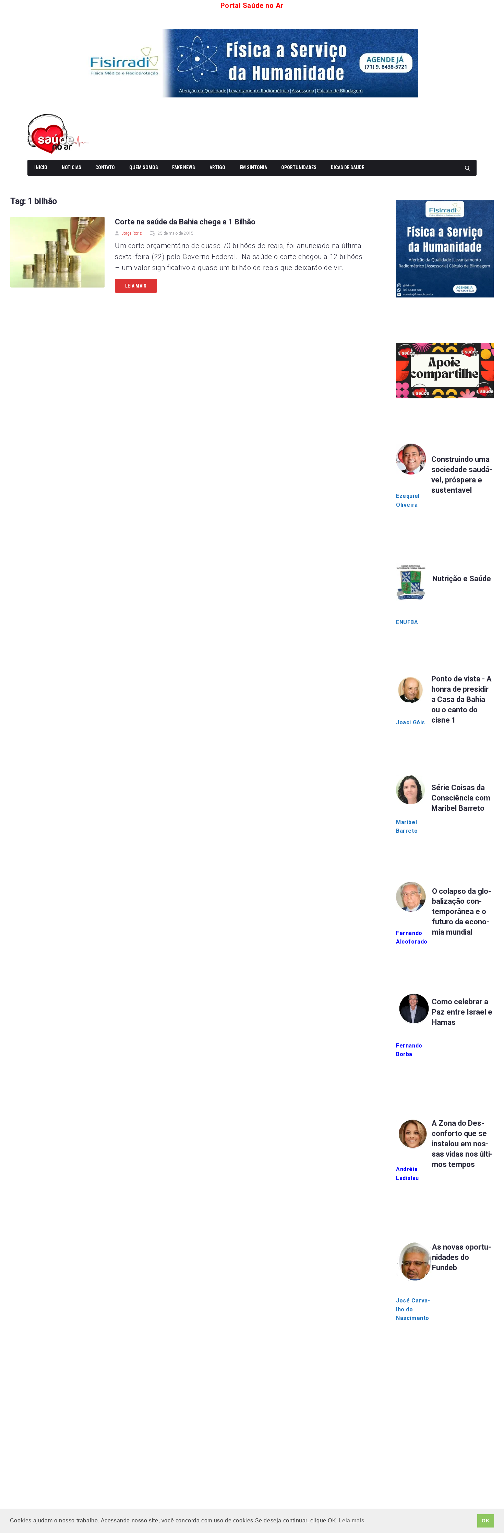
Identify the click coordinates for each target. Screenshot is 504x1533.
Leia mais (136, 286)
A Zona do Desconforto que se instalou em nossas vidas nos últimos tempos (462, 1144)
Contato (105, 167)
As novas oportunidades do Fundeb (461, 1257)
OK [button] (485, 1520)
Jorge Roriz (132, 233)
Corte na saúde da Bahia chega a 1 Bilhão (185, 222)
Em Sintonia (253, 167)
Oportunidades (298, 167)
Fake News (183, 167)
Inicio (40, 167)
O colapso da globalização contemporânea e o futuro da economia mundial (461, 912)
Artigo (217, 167)
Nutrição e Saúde (461, 578)
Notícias (71, 167)
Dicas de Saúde (347, 167)
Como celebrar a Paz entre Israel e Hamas (462, 1012)
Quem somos (143, 167)
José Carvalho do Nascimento (413, 1309)
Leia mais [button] (351, 1520)
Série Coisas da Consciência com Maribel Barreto (460, 797)
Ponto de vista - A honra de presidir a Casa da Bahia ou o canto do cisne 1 (461, 699)
